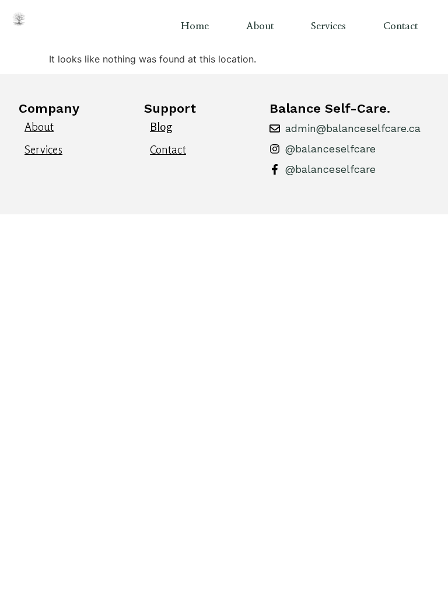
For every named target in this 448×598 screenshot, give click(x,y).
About (260, 26)
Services (328, 26)
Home (195, 26)
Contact (400, 26)
